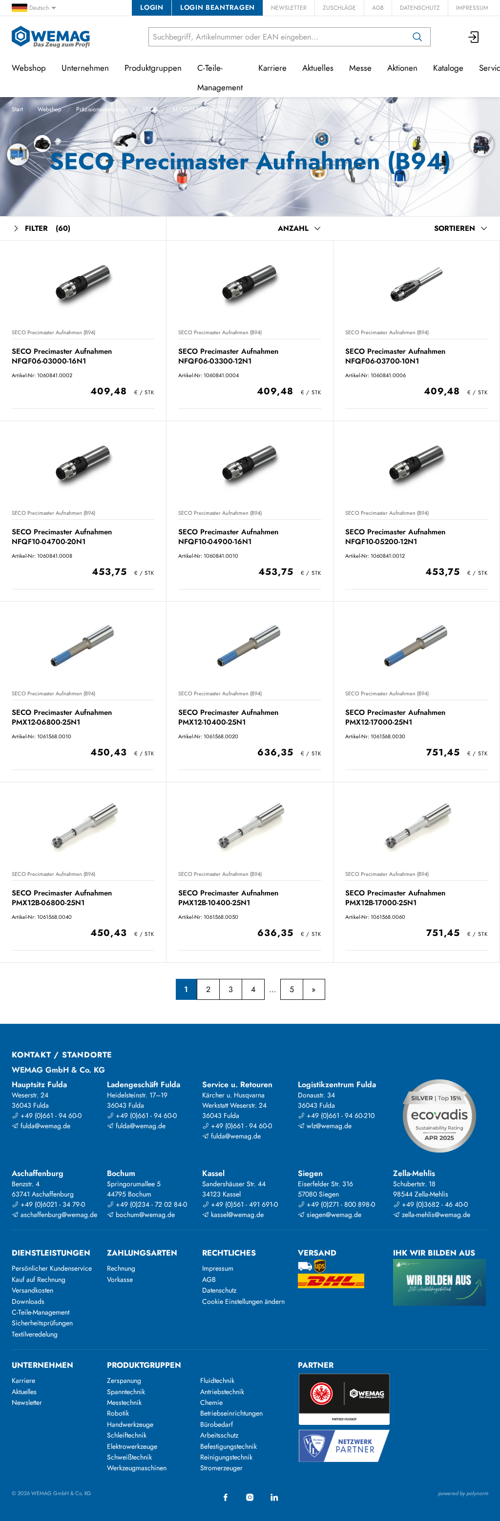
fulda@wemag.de (44, 1126)
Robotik (118, 1413)
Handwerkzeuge (130, 1424)
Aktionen (402, 68)
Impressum (472, 7)
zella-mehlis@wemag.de (435, 1214)
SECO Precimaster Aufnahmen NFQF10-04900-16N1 (228, 537)
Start (17, 109)
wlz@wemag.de (328, 1126)
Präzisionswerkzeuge (102, 109)
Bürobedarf (216, 1424)
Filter (47, 228)
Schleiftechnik (126, 1435)
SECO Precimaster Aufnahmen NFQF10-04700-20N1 (62, 537)
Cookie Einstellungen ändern (243, 1301)
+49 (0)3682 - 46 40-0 (434, 1204)
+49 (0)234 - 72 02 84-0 (150, 1204)
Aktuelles (317, 68)
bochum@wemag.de (144, 1214)
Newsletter (289, 7)
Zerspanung (124, 1380)
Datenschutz (420, 7)
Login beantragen (217, 7)
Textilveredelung (35, 1334)
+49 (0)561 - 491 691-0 (243, 1204)
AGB (378, 7)
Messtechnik (124, 1402)
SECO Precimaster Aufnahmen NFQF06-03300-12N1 (228, 356)
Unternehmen (85, 68)
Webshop (50, 109)
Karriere (272, 68)
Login (151, 7)
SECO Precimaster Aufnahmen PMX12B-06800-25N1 (62, 898)
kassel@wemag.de (236, 1214)
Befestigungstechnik (228, 1446)
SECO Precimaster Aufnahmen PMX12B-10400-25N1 (228, 898)
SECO (150, 109)
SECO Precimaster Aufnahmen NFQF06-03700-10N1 (395, 356)
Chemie (211, 1402)
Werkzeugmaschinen (137, 1468)
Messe (360, 68)
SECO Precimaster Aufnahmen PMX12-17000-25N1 (395, 717)
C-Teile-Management (220, 77)
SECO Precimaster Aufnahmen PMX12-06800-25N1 (62, 717)
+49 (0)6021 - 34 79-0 (52, 1204)
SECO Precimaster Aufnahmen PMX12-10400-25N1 (228, 717)
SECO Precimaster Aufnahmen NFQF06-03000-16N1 (62, 356)
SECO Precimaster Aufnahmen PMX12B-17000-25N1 (395, 898)
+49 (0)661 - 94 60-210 (340, 1115)
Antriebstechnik (222, 1392)
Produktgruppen (153, 68)
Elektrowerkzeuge (132, 1446)
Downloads (28, 1301)
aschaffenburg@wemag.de (58, 1214)
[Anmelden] (474, 36)
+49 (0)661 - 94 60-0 (50, 1115)
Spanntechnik (126, 1392)
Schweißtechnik (129, 1457)
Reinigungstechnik (226, 1457)
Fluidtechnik (217, 1380)
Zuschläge (339, 7)
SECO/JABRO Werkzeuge (204, 109)
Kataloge (448, 68)
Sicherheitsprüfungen (42, 1323)
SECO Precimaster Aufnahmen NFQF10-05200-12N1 (395, 537)
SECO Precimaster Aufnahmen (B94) (53, 332)
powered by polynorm (463, 1493)
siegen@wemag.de (333, 1214)
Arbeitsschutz (219, 1435)
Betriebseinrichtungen (231, 1413)
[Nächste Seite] (314, 989)
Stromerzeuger (221, 1468)
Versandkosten (32, 1290)
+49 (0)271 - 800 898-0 (340, 1204)
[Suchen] (417, 36)
